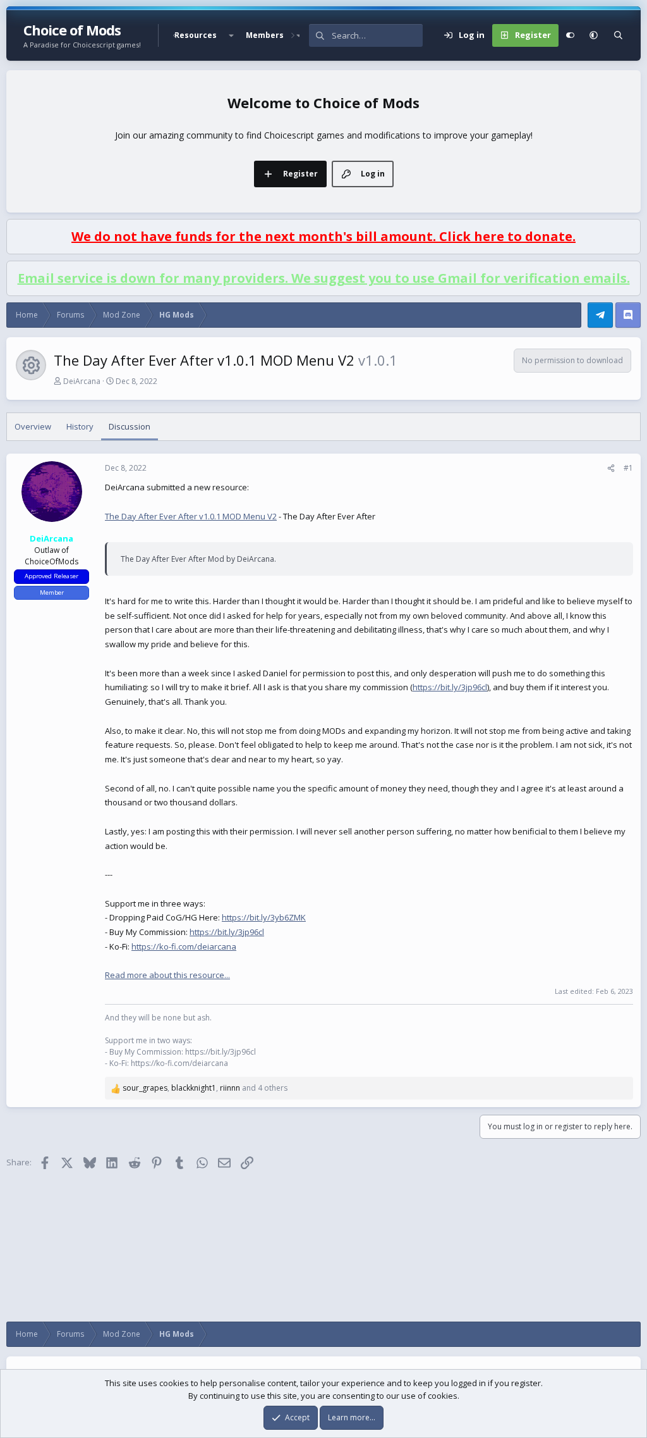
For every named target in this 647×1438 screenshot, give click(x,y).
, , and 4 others (205, 1087)
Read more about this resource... (167, 975)
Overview (33, 426)
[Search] (618, 35)
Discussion (129, 426)
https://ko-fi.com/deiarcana (183, 946)
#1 (628, 467)
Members (265, 35)
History (80, 426)
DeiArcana (81, 381)
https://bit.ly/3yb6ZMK (264, 917)
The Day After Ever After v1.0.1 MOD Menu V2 (191, 516)
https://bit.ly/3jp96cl (450, 687)
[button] (231, 35)
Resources (195, 35)
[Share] (611, 468)
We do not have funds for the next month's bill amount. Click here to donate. (323, 236)
